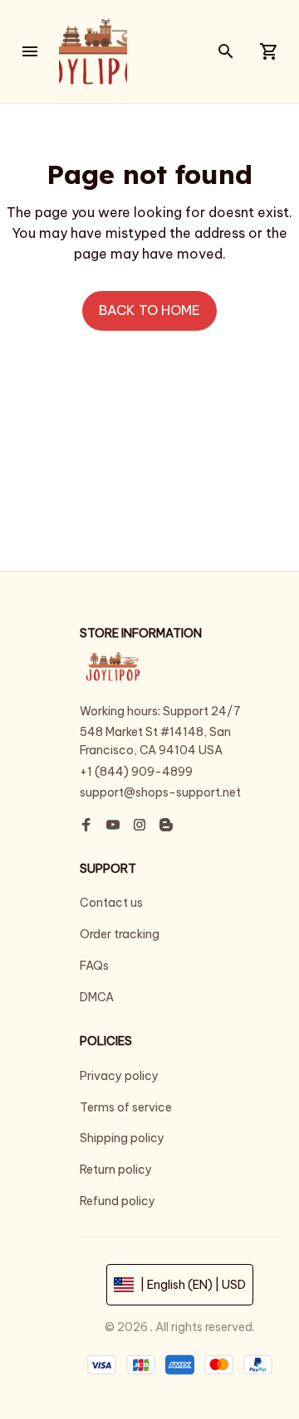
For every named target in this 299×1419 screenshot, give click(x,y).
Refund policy (117, 1201)
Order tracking (119, 934)
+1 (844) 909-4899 (136, 771)
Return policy (116, 1169)
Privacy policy (119, 1075)
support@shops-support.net (160, 792)
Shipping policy (122, 1138)
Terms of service (126, 1107)
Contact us (111, 902)
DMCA (97, 997)
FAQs (94, 965)
